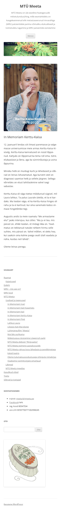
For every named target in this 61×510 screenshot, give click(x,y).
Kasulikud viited (11, 372)
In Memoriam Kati (16, 311)
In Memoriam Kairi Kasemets (21, 307)
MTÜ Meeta (30, 6)
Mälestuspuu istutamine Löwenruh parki (26, 338)
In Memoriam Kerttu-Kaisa (20, 315)
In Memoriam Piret (16, 319)
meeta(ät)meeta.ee (25, 398)
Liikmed (9, 364)
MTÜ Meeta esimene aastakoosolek (24, 345)
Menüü (30, 36)
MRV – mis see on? (12, 289)
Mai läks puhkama (16, 334)
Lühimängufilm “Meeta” (19, 330)
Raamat (7, 277)
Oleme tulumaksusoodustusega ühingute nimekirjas (32, 357)
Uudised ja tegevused (15, 300)
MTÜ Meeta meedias (15, 368)
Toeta (6, 376)
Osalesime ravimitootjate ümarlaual (24, 360)
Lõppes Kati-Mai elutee (18, 326)
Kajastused (11, 281)
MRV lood (8, 292)
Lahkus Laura (14, 323)
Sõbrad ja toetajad (12, 379)
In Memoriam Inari (16, 304)
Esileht (7, 285)
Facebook (13, 402)
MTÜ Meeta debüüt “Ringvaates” (23, 341)
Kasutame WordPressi (13, 504)
